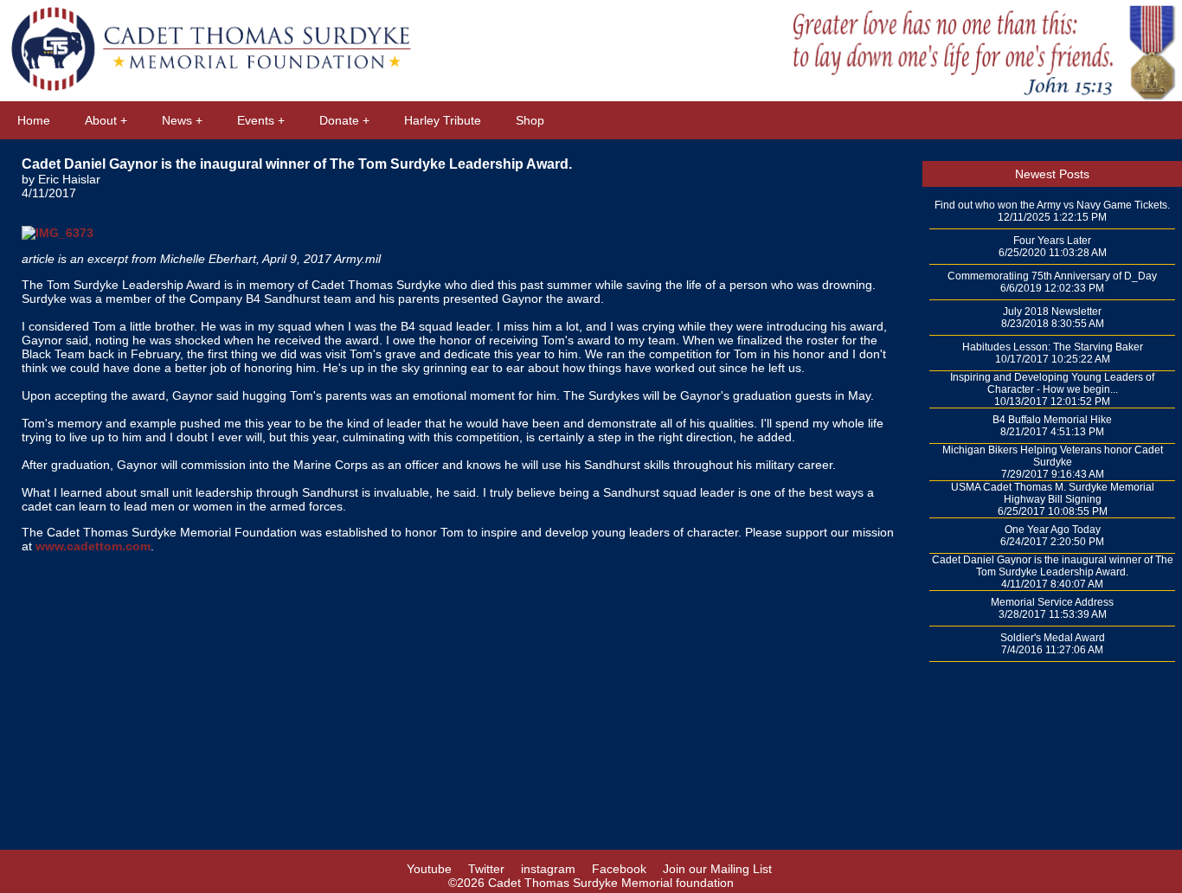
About (101, 120)
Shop (530, 120)
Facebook (619, 869)
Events (255, 120)
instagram (548, 869)
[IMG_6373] (57, 224)
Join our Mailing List (717, 869)
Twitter (486, 869)
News (177, 120)
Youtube (429, 869)
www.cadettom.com (93, 546)
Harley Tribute (442, 120)
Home (33, 120)
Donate (339, 120)
